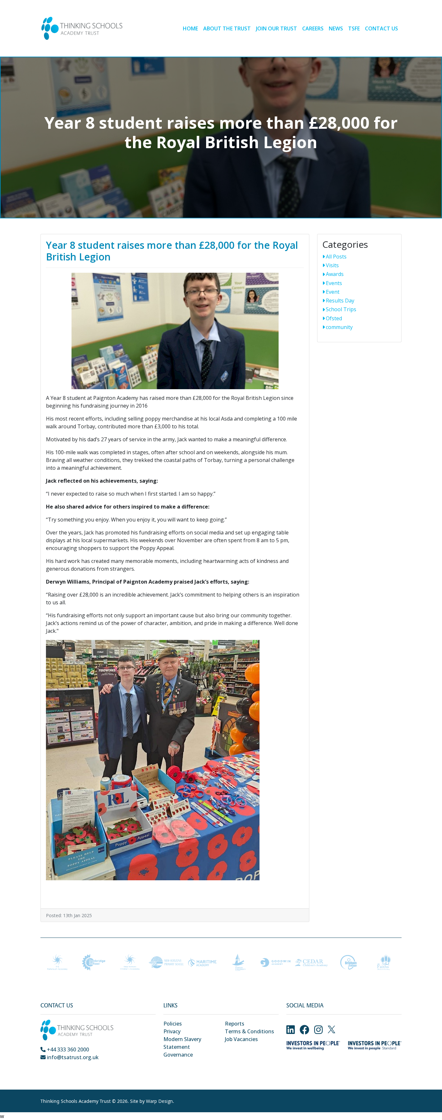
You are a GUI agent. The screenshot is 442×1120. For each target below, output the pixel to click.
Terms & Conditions (249, 1031)
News (336, 28)
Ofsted (334, 318)
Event (332, 291)
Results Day (340, 300)
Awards (335, 274)
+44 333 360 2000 (67, 1049)
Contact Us (381, 28)
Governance (178, 1054)
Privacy (172, 1031)
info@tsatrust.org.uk (72, 1057)
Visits (332, 265)
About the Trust (227, 28)
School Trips (341, 309)
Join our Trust (276, 28)
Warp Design (159, 1101)
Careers (313, 28)
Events (334, 283)
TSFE (354, 28)
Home (190, 28)
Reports (234, 1023)
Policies (172, 1023)
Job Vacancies (241, 1039)
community (339, 327)
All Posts (336, 256)
